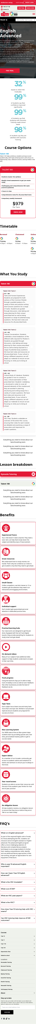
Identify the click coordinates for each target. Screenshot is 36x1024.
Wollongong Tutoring (6, 989)
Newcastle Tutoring (6, 985)
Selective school (5, 955)
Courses (3, 932)
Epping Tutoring (5, 973)
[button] (18, 833)
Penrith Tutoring (5, 981)
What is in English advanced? (12, 833)
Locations (4, 959)
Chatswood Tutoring (6, 970)
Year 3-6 (3, 947)
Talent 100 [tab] (5, 283)
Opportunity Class (5, 951)
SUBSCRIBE (7, 1012)
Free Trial (21, 8)
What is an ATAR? (8, 889)
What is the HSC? (8, 902)
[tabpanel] (18, 361)
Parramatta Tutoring (6, 962)
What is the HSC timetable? (11, 882)
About (3, 993)
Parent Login (29, 2)
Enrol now (18, 212)
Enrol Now (30, 8)
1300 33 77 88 (6, 6)
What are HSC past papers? (11, 895)
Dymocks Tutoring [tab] (9, 474)
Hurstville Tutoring (6, 977)
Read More (31, 61)
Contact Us (6, 9)
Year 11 (3, 940)
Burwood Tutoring (6, 966)
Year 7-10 (3, 943)
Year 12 (3, 936)
